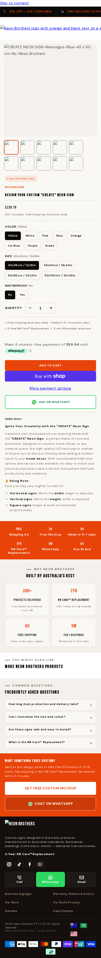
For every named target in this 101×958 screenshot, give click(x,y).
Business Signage (18, 894)
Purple (33, 245)
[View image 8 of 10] (43, 163)
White (30, 235)
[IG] (9, 864)
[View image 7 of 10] (27, 163)
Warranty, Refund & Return (73, 894)
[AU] (74, 925)
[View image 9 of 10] (59, 163)
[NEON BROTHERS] (50, 826)
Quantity (13, 308)
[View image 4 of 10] (59, 147)
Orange (76, 235)
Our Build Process (66, 902)
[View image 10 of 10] (76, 163)
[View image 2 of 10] (27, 147)
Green (49, 245)
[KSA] (83, 925)
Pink (45, 235)
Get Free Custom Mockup (50, 788)
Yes (22, 294)
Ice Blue (14, 245)
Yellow (13, 235)
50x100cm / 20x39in (60, 275)
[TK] (19, 864)
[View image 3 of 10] (43, 147)
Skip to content (14, 3)
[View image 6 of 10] (11, 163)
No (10, 294)
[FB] (29, 864)
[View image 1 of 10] (11, 147)
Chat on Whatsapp (54, 803)
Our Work (12, 902)
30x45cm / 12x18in (22, 265)
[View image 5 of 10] (76, 147)
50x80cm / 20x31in (22, 275)
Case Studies (63, 911)
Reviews (11, 911)
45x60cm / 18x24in (58, 265)
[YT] (40, 864)
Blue (59, 235)
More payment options (50, 388)
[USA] (74, 933)
